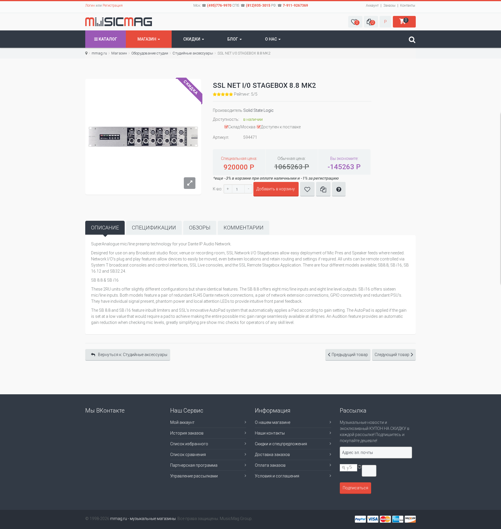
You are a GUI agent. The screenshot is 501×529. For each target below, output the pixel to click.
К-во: (217, 189)
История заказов (187, 433)
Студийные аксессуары (193, 53)
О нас (271, 39)
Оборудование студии (149, 53)
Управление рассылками (194, 476)
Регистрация (113, 5)
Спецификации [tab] (154, 228)
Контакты (407, 5)
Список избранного (189, 444)
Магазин (147, 39)
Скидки (192, 39)
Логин (90, 5)
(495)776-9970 (219, 5)
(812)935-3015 (258, 5)
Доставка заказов (272, 454)
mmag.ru (99, 53)
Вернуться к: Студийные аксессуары (132, 354)
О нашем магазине (272, 422)
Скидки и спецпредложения (281, 444)
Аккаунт (372, 5)
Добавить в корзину (275, 189)
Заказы (389, 5)
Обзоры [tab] (199, 228)
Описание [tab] (105, 228)
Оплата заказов (270, 465)
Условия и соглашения (277, 476)
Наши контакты (270, 433)
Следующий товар (392, 354)
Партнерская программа (193, 465)
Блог (233, 39)
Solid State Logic (258, 110)
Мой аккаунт (182, 422)
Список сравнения (188, 454)
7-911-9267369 (295, 5)
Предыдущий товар (350, 354)
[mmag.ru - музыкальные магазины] (118, 21)
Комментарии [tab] (244, 228)
